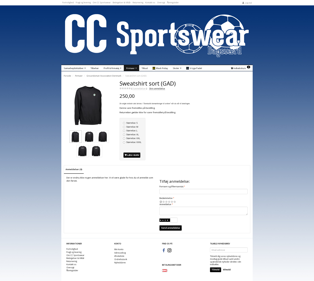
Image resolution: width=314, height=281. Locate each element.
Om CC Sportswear (102, 2)
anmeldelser (139, 88)
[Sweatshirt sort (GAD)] (89, 104)
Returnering (138, 2)
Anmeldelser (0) (74, 169)
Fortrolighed (68, 2)
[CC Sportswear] (157, 35)
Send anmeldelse (170, 227)
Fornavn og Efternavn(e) (171, 186)
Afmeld (227, 269)
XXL (133, 138)
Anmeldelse (165, 204)
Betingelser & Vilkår (122, 2)
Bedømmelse (166, 198)
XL (132, 134)
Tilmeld (215, 269)
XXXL (133, 142)
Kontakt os (150, 2)
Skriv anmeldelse (157, 88)
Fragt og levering (83, 2)
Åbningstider (173, 2)
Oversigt (161, 2)
